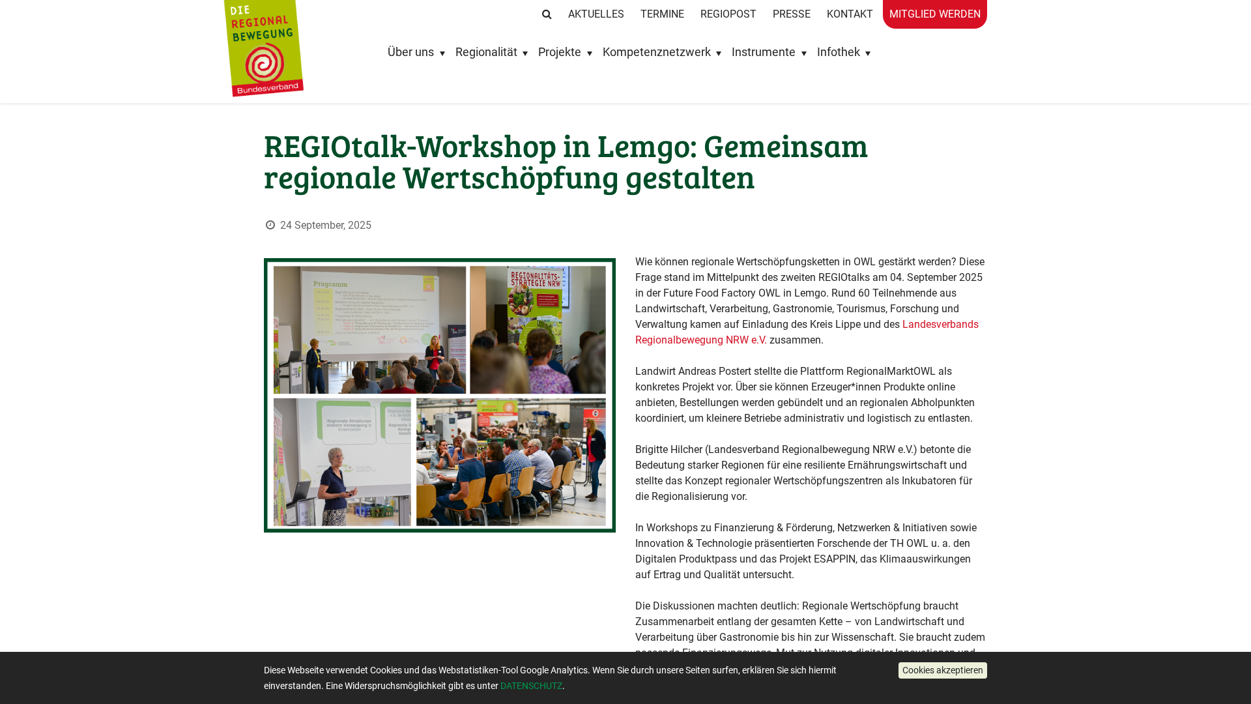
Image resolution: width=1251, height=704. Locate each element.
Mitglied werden (935, 14)
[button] (943, 670)
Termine (662, 14)
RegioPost (728, 14)
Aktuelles (596, 14)
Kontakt (850, 14)
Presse (792, 14)
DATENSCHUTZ (531, 686)
